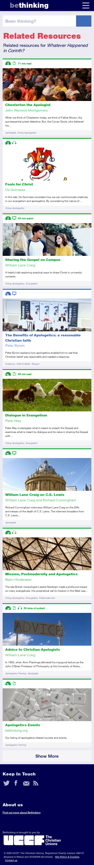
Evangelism (31, 283)
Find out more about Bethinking (21, 812)
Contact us (11, 860)
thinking (29, 5)
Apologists (10, 132)
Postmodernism (47, 597)
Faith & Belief (23, 363)
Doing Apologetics (26, 132)
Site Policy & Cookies (67, 856)
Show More (47, 756)
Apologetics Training (15, 673)
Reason (35, 363)
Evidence (10, 363)
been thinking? (20, 21)
